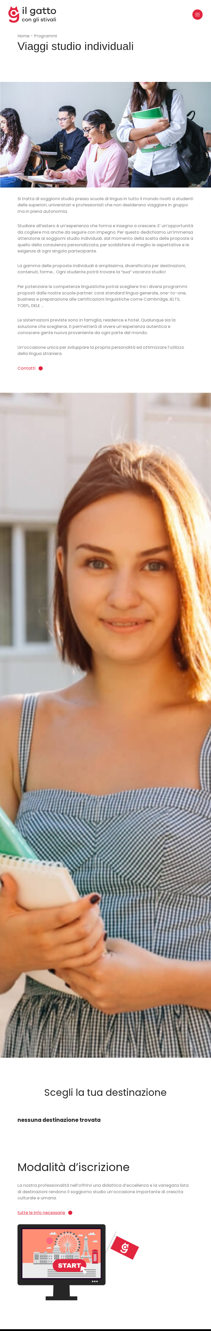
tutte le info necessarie (41, 1213)
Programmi (45, 36)
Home (24, 36)
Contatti (26, 368)
